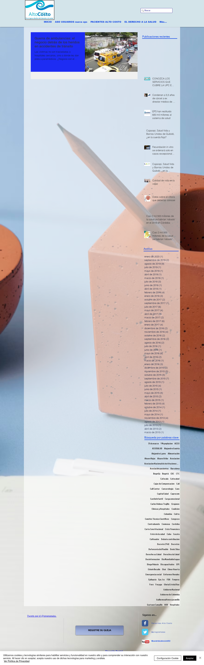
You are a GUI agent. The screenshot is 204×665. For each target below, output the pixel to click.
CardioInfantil (156, 498)
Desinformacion (153, 559)
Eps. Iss (161, 579)
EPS (177, 564)
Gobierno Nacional (171, 589)
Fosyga (158, 584)
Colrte (176, 513)
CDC (172, 473)
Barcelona (175, 468)
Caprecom (175, 493)
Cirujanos (175, 503)
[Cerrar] (200, 658)
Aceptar (190, 658)
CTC (177, 473)
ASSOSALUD (157, 448)
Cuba (169, 534)
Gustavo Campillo (154, 604)
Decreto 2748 (163, 544)
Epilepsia (152, 579)
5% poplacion (167, 443)
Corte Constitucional (154, 529)
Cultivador (154, 539)
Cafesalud (174, 478)
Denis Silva (174, 549)
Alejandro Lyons (159, 453)
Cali (177, 483)
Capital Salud (163, 493)
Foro (151, 584)
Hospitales (174, 604)
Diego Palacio (153, 564)
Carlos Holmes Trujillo (159, 503)
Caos (177, 488)
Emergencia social (153, 574)
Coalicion (175, 508)
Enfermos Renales (171, 574)
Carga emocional (172, 498)
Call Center (155, 488)
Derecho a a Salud (153, 554)
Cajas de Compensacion (164, 483)
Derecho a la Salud (171, 554)
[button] (71, 22)
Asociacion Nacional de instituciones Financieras (161, 463)
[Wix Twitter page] (145, 632)
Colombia (168, 513)
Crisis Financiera (172, 529)
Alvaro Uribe (162, 458)
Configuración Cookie (167, 658)
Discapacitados (167, 564)
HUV (166, 604)
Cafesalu (164, 478)
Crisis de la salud (157, 534)
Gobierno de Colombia (169, 594)
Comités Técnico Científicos (157, 518)
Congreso (175, 518)
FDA (168, 579)
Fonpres (175, 579)
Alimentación (173, 453)
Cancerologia (167, 488)
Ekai (164, 569)
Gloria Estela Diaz (171, 584)
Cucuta (176, 534)
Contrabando (154, 523)
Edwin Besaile (154, 569)
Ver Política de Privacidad (16, 661)
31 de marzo (153, 443)
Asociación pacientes (159, 468)
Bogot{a (156, 473)
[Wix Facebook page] (145, 623)
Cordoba (175, 523)
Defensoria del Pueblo (158, 549)
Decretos (175, 544)
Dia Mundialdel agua (170, 559)
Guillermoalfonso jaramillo (167, 599)
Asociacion (174, 458)
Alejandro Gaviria (171, 448)
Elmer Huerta (173, 569)
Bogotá (165, 473)
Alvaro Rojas (150, 458)
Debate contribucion (170, 539)
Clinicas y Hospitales (161, 508)
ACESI (177, 443)
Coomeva (166, 523)
